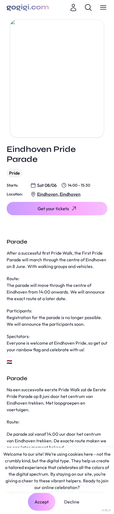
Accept (42, 502)
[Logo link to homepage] (28, 7)
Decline (71, 502)
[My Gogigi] (73, 7)
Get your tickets (53, 208)
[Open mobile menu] (103, 7)
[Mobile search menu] (88, 7)
